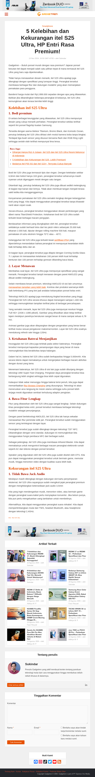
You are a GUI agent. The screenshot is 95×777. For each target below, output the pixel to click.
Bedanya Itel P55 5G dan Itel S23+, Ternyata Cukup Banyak (42, 164)
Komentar (11, 703)
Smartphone (47, 26)
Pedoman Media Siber (58, 771)
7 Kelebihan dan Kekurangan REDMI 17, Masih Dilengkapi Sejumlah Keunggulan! (36, 556)
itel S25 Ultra (16, 517)
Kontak (18, 771)
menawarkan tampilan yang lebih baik (27, 287)
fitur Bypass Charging (34, 385)
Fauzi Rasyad (73, 603)
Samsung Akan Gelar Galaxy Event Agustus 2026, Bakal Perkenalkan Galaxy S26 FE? (77, 594)
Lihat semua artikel (15, 685)
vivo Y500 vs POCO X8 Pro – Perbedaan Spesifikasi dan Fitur (77, 632)
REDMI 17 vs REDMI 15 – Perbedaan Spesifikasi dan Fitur (77, 554)
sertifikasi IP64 (61, 240)
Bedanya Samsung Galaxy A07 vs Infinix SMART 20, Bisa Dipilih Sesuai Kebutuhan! (77, 575)
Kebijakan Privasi (28, 771)
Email (37, 728)
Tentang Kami (10, 771)
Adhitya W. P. (73, 561)
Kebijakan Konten (42, 771)
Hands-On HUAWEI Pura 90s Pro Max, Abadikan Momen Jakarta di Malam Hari (35, 634)
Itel (10, 517)
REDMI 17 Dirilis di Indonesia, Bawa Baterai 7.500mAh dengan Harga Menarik (34, 594)
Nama (10, 728)
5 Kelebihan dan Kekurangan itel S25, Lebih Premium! (39, 160)
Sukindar (62, 58)
